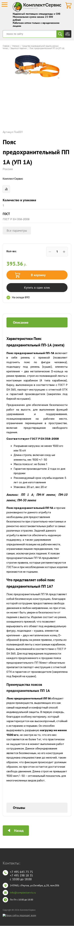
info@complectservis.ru (23, 892)
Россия (8, 169)
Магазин (15, 46)
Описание (20, 322)
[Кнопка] (67, 34)
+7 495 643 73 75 (21, 872)
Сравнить (6, 189)
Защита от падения (18, 48)
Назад (19, 830)
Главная (6, 46)
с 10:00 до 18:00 (21, 879)
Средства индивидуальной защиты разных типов (31, 47)
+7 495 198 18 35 (21, 875)
